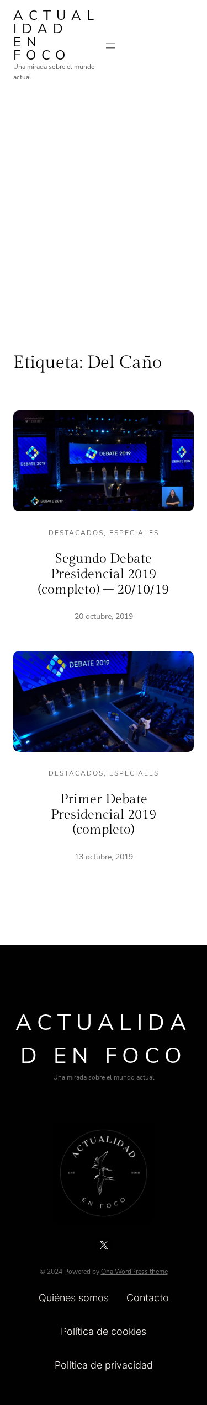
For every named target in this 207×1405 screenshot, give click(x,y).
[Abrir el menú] (110, 45)
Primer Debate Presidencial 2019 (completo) (103, 814)
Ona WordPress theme (134, 1271)
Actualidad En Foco (56, 35)
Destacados (76, 532)
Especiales (134, 532)
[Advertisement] (103, 208)
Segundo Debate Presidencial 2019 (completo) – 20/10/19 (103, 574)
